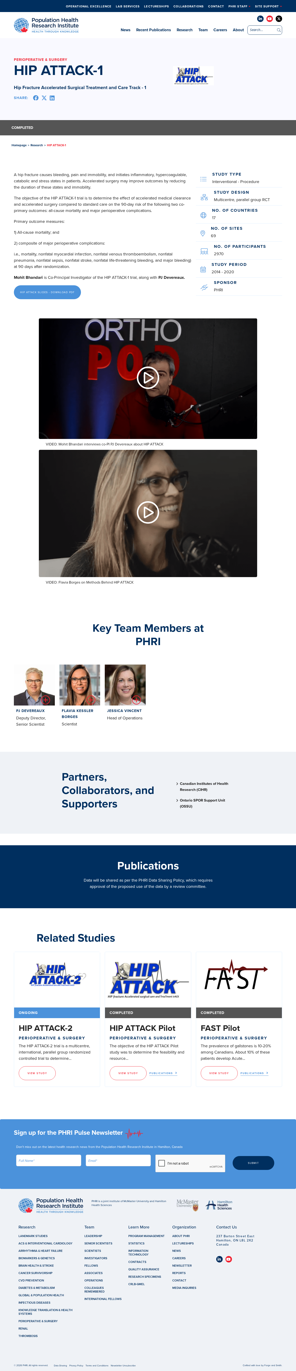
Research (185, 30)
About (238, 30)
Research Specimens (144, 1277)
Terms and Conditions (97, 1365)
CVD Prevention (31, 1280)
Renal (23, 1329)
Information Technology (138, 1252)
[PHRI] (46, 30)
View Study (37, 1073)
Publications (161, 1073)
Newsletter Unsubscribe (123, 1365)
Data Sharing (60, 1365)
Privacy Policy (76, 1365)
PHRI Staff (237, 6)
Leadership (93, 1236)
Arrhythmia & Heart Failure (40, 1251)
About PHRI (181, 1236)
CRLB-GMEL (136, 1284)
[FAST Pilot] (239, 979)
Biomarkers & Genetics (36, 1258)
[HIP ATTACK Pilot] (148, 979)
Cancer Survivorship (35, 1273)
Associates (93, 1273)
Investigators (95, 1258)
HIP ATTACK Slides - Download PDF (47, 292)
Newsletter (182, 1266)
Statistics (136, 1243)
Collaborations (188, 6)
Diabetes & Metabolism (36, 1288)
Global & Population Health (41, 1295)
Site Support (267, 6)
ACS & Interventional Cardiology (45, 1243)
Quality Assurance (143, 1269)
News (125, 30)
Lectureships (156, 6)
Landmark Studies (33, 1236)
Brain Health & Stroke (36, 1266)
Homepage (19, 145)
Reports (179, 1273)
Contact (216, 6)
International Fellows (103, 1299)
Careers (220, 30)
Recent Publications (153, 30)
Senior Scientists (98, 1243)
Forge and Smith (273, 1365)
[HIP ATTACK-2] (57, 980)
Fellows (91, 1266)
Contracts (137, 1262)
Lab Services (128, 6)
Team (203, 30)
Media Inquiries (184, 1288)
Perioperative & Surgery (38, 1321)
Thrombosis (28, 1336)
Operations (93, 1280)
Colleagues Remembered (94, 1289)
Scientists (92, 1251)
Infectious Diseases (34, 1303)
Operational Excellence (89, 6)
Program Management (146, 1236)
